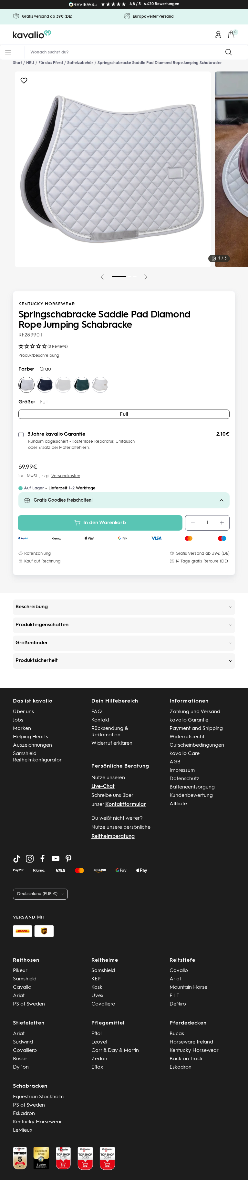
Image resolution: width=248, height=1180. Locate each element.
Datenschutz (184, 778)
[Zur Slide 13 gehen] (119, 276)
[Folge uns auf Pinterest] (68, 859)
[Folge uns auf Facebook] (42, 859)
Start (17, 63)
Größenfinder (32, 643)
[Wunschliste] (24, 82)
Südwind (23, 1042)
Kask (96, 987)
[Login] (218, 34)
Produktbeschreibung (38, 356)
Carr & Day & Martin (115, 1050)
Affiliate (178, 804)
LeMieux (23, 1130)
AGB (175, 762)
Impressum (182, 770)
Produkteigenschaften (42, 625)
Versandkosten (65, 476)
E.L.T (175, 995)
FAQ (96, 711)
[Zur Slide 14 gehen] (129, 276)
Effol (96, 1033)
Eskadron (180, 1067)
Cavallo (22, 987)
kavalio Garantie (189, 720)
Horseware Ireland (191, 1042)
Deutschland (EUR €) (37, 894)
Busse (19, 1059)
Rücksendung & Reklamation (109, 732)
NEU (30, 63)
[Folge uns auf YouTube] (55, 859)
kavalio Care (185, 753)
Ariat (19, 995)
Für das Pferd (50, 63)
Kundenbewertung (191, 795)
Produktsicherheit (37, 660)
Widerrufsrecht (187, 737)
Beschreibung (32, 606)
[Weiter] (146, 277)
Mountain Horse (188, 987)
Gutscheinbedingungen (197, 745)
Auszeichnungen (32, 745)
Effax (97, 1067)
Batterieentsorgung (192, 787)
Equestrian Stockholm (38, 1097)
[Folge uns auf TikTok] (17, 859)
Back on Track (186, 1059)
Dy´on (21, 1067)
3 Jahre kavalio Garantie (56, 434)
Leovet (99, 1042)
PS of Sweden (29, 1004)
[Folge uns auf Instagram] (30, 859)
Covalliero (103, 1004)
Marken (22, 728)
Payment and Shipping (196, 728)
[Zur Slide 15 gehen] (135, 276)
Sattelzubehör (80, 63)
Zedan (99, 1059)
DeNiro (178, 1004)
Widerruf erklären (111, 743)
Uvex (97, 995)
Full (124, 414)
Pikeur (20, 970)
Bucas (177, 1033)
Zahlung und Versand (195, 711)
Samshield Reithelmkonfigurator (37, 757)
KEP (96, 979)
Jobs (18, 720)
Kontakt (100, 720)
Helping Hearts (30, 737)
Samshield (24, 979)
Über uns (23, 711)
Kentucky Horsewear (46, 304)
